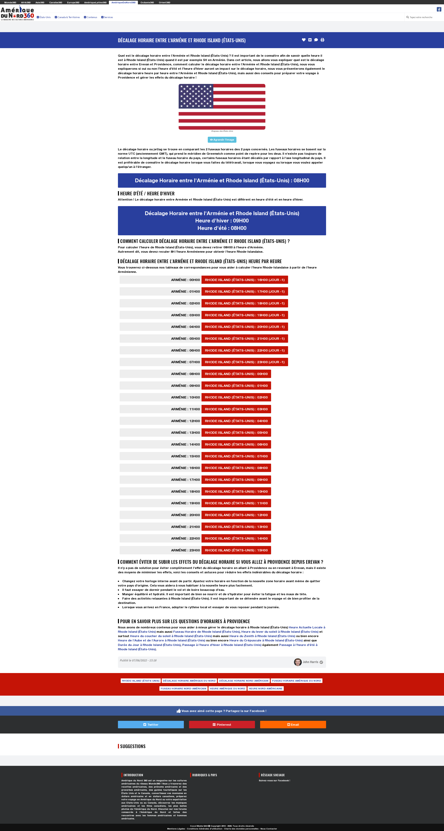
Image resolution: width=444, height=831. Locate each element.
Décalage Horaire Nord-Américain (243, 680)
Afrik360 (25, 2)
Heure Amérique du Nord (227, 688)
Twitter (153, 724)
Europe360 (73, 2)
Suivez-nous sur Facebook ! (274, 780)
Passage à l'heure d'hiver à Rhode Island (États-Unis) (221, 645)
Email (294, 724)
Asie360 (40, 2)
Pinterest (223, 724)
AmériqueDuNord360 (123, 2)
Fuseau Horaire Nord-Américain (183, 688)
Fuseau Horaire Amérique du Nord (296, 680)
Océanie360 (147, 2)
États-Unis (45, 17)
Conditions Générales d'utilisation (204, 829)
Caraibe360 (55, 2)
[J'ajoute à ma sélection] (309, 40)
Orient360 (164, 2)
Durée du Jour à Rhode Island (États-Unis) (149, 645)
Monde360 (10, 2)
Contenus (91, 17)
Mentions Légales (176, 829)
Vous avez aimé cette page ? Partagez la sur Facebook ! (224, 711)
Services (108, 17)
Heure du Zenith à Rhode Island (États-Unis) (262, 636)
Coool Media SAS (199, 826)
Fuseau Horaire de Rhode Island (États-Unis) (206, 631)
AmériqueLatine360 (95, 2)
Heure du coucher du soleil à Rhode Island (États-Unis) (171, 636)
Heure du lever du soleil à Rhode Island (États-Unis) (279, 631)
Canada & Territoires (68, 17)
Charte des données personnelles (241, 829)
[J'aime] (304, 40)
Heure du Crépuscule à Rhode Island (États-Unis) (266, 640)
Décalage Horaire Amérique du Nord (189, 680)
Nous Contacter (269, 829)
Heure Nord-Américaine (265, 688)
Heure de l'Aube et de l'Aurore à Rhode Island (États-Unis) (161, 640)
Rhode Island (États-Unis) (140, 680)
